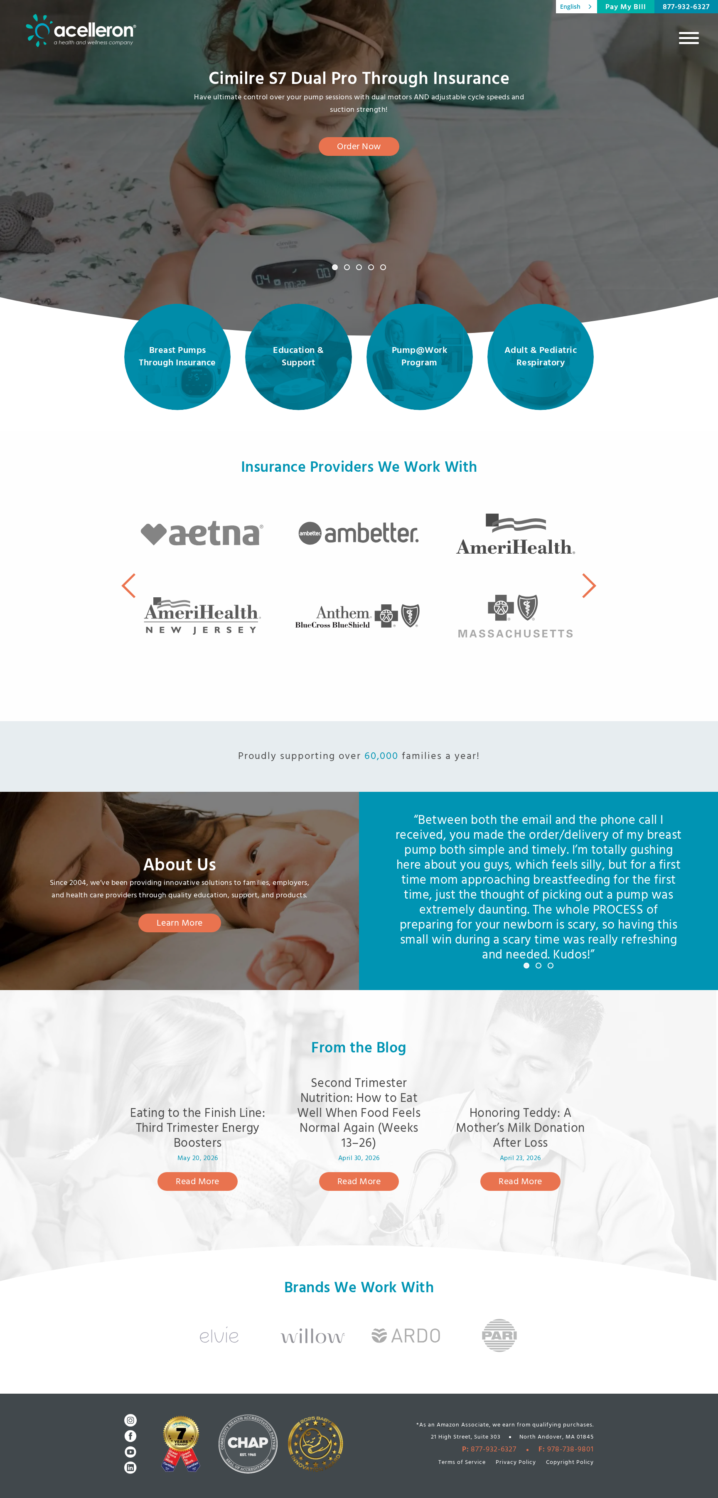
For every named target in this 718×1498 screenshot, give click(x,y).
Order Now (359, 147)
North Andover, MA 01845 (556, 1437)
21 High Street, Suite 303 (466, 1437)
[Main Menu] (688, 37)
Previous (128, 585)
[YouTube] (130, 1452)
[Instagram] (130, 1420)
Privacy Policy (516, 1462)
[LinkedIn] (130, 1467)
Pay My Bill (625, 7)
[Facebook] (130, 1436)
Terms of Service (462, 1462)
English (570, 6)
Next (589, 585)
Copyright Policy (570, 1462)
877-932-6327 (686, 7)
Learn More (180, 923)
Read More (197, 1182)
